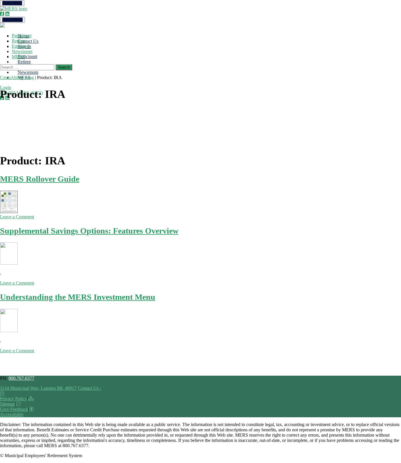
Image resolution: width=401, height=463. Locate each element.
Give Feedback (14, 409)
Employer (21, 46)
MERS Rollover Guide (39, 178)
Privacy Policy (13, 398)
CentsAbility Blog (17, 77)
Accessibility (12, 414)
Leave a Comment (17, 216)
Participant (27, 56)
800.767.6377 (21, 378)
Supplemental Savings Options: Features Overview (89, 230)
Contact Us (28, 41)
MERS (18, 56)
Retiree (24, 61)
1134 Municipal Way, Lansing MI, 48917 (38, 388)
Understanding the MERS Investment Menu (77, 297)
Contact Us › (89, 388)
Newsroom (28, 72)
